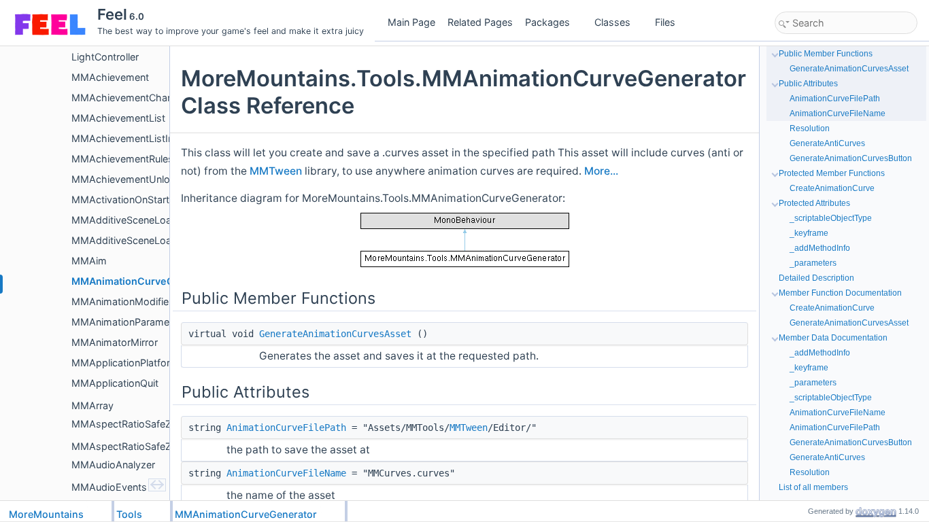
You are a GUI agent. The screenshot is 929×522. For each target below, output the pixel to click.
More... (601, 170)
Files (665, 22)
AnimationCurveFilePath (286, 427)
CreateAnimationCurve (832, 188)
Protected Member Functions (832, 173)
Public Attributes (808, 83)
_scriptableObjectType (831, 218)
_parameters (813, 263)
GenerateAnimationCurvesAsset (335, 333)
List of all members (813, 487)
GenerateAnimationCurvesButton (851, 158)
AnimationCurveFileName (286, 473)
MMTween (276, 170)
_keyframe (809, 233)
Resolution (810, 128)
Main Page (411, 22)
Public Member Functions (826, 53)
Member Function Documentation (840, 293)
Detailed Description (816, 278)
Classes (612, 22)
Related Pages (480, 22)
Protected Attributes (814, 203)
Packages (547, 22)
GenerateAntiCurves (827, 143)
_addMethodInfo (820, 248)
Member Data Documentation (833, 338)
